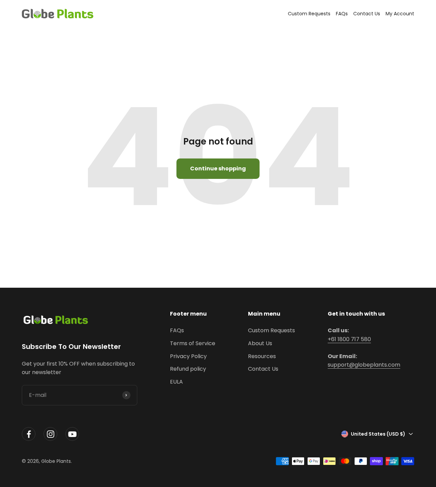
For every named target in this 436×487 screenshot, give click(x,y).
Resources (262, 356)
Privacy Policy (188, 356)
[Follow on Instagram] (50, 434)
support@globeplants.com (364, 365)
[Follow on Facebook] (28, 434)
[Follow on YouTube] (72, 434)
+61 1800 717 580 (349, 339)
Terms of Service (192, 343)
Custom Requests (309, 13)
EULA (176, 382)
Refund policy (188, 369)
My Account (400, 13)
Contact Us (366, 13)
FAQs (342, 13)
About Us (260, 343)
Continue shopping (218, 168)
